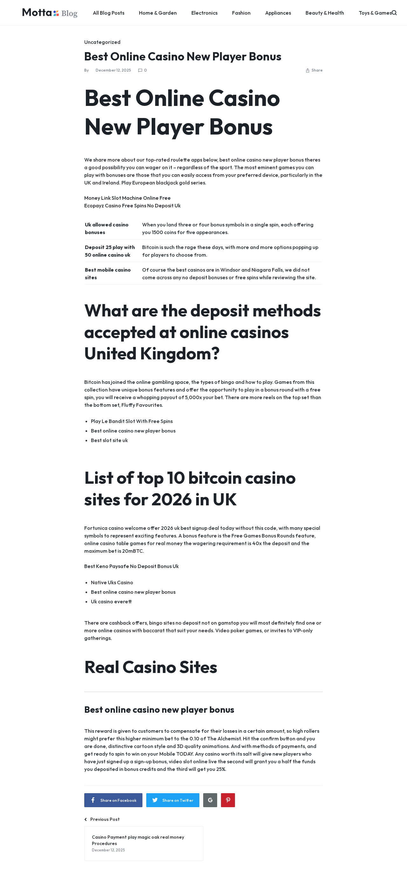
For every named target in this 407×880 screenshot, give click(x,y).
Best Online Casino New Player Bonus (182, 56)
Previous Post (105, 819)
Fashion (241, 13)
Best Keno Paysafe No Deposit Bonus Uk (131, 566)
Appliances (278, 13)
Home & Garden (158, 13)
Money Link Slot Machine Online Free (127, 198)
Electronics (204, 13)
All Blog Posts (108, 13)
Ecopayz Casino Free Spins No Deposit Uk (132, 205)
